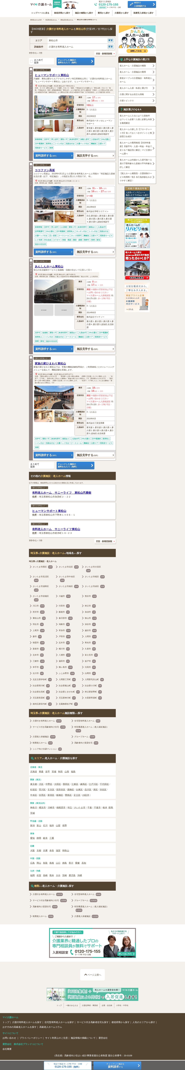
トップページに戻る (40, 13)
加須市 (90, 612)
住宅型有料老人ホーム (87, 721)
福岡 (32, 875)
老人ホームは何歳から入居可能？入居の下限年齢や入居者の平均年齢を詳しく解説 (136, 163)
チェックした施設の (68, 61)
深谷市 (90, 624)
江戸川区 (93, 784)
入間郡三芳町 (67, 679)
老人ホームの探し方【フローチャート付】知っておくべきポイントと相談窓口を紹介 (136, 133)
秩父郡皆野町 (93, 692)
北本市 (38, 655)
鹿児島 (72, 875)
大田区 (57, 784)
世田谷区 (60, 789)
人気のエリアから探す (144, 1022)
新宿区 (51, 795)
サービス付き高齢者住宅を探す (93, 1022)
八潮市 (64, 655)
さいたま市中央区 (67, 578)
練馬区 (83, 784)
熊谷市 (90, 596)
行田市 (64, 606)
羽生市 (38, 624)
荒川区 (42, 789)
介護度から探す (122, 13)
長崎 (45, 875)
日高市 (90, 667)
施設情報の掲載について (83, 1038)
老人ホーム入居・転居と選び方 (134, 88)
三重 (51, 838)
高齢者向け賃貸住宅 (86, 743)
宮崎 (64, 875)
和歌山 (65, 850)
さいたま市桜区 (94, 577)
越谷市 (90, 630)
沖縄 (79, 875)
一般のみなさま (72, 1005)
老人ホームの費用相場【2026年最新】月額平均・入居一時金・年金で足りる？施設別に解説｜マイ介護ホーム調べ (136, 148)
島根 (51, 863)
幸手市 (38, 667)
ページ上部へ (94, 975)
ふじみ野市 (66, 673)
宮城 (54, 771)
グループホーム (84, 737)
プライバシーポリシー (31, 1038)
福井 (51, 825)
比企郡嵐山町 (67, 686)
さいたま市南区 (68, 586)
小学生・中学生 (122, 1005)
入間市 (90, 636)
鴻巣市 (64, 624)
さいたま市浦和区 (41, 588)
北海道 (33, 771)
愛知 (32, 838)
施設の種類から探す (84, 13)
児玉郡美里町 (41, 698)
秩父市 (90, 606)
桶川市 (64, 649)
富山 (39, 825)
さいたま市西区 (42, 567)
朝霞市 (38, 643)
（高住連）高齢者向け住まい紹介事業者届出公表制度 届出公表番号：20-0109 (92, 1055)
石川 (45, 825)
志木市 (64, 643)
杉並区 (33, 789)
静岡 (39, 838)
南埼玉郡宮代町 (42, 704)
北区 (41, 784)
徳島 (64, 863)
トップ (59, 1005)
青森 (41, 771)
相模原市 (60, 807)
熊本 (51, 875)
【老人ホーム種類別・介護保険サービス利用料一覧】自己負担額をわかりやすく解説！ (136, 177)
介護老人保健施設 (44, 737)
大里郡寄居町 (93, 698)
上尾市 (38, 630)
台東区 (79, 789)
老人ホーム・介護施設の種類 (133, 66)
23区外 (85, 795)
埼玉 (69, 807)
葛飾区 (70, 789)
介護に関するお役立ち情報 (132, 94)
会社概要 (7, 1049)
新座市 (38, 649)
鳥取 (45, 863)
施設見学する (87, 155)
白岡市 (90, 673)
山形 (67, 771)
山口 (58, 863)
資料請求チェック (31, 81)
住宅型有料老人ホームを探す (59, 1022)
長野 (64, 825)
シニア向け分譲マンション (47, 749)
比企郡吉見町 (41, 692)
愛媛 (77, 863)
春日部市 (65, 618)
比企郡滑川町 (41, 686)
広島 (32, 863)
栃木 (105, 807)
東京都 (33, 784)
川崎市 (51, 807)
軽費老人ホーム (42, 743)
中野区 (48, 784)
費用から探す (104, 13)
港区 (95, 789)
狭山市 (90, 618)
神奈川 (33, 807)
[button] (72, 40)
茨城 (32, 813)
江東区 (74, 784)
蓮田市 (64, 661)
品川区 (88, 789)
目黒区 (42, 795)
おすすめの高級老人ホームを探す (19, 1027)
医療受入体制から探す (144, 13)
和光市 (90, 643)
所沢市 (38, 612)
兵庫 (45, 850)
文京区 (51, 789)
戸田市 (64, 636)
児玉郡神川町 (67, 698)
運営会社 (103, 1038)
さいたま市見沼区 (41, 578)
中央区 (33, 795)
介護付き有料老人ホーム (42, 70)
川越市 (64, 596)
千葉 (89, 807)
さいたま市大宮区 (93, 569)
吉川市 (38, 673)
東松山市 (46, 86)
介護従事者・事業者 (90, 1005)
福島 (73, 771)
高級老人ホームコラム (50, 1027)
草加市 (64, 630)
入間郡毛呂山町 (94, 679)
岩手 (47, 771)
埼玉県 (40, 86)
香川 (71, 863)
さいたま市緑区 (94, 586)
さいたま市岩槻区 (41, 598)
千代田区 (104, 784)
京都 (39, 850)
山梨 (58, 825)
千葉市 (97, 807)
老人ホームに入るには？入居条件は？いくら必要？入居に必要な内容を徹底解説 (136, 119)
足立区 (77, 795)
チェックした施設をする (115, 1065)
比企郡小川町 (93, 686)
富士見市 (91, 655)
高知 (84, 863)
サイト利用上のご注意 (56, 1038)
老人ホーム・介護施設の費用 (133, 72)
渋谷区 (103, 789)
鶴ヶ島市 (65, 667)
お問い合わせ (10, 1038)
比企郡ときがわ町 (69, 692)
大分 (58, 875)
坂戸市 (90, 661)
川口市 (38, 606)
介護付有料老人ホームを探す (27, 1022)
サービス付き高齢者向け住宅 (49, 727)
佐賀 (39, 875)
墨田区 (66, 784)
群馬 (110, 807)
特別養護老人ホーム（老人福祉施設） (91, 729)
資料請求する (46, 155)
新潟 (32, 825)
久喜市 (90, 649)
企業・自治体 (107, 1005)
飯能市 (64, 612)
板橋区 (59, 795)
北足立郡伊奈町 (42, 679)
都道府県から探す (62, 13)
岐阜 (45, 838)
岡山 (39, 863)
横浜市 (42, 807)
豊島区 (68, 795)
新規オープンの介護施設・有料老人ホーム (136, 80)
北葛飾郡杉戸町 (68, 704)
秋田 (60, 771)
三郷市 (38, 661)
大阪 (32, 850)
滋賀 (58, 850)
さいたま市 (79, 807)
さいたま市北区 (68, 567)
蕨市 (37, 636)
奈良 (51, 850)
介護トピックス (127, 101)
